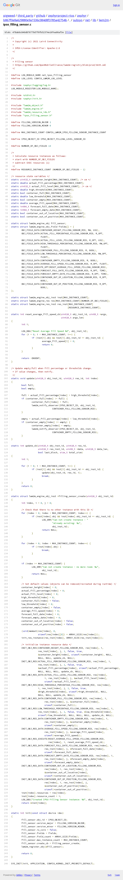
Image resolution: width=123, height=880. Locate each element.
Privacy (28, 874)
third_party (25, 15)
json (117, 874)
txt (109, 874)
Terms (37, 874)
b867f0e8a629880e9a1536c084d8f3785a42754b (35, 20)
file (68, 32)
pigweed (9, 15)
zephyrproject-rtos (61, 15)
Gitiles (19, 874)
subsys (77, 20)
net (87, 20)
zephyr (81, 15)
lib (94, 20)
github (40, 15)
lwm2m (104, 20)
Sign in (116, 5)
